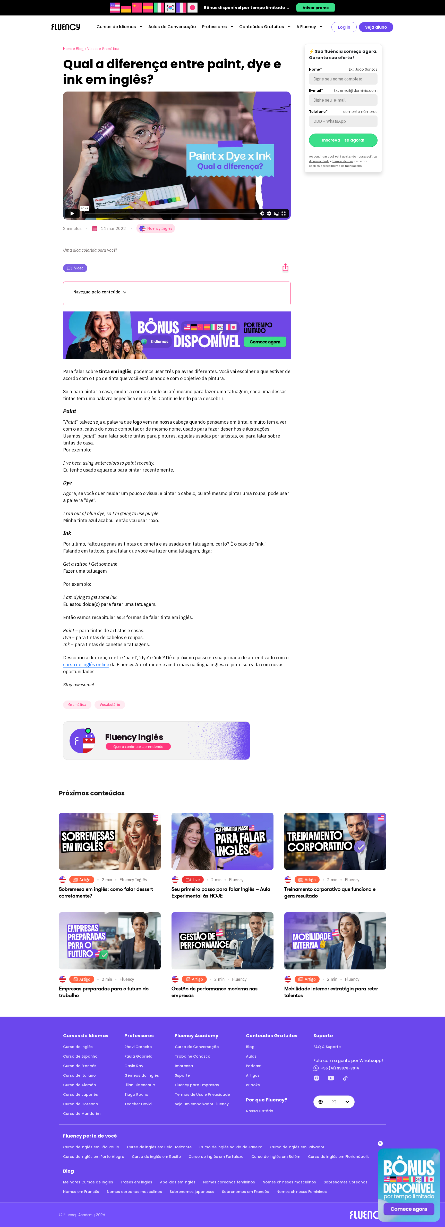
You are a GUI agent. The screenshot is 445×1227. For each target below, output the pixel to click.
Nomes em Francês (81, 1191)
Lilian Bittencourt (140, 1085)
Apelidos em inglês (177, 1182)
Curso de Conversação (197, 1046)
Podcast (254, 1065)
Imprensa (184, 1065)
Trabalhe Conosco (192, 1056)
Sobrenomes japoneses (192, 1191)
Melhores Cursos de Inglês (88, 1182)
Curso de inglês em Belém (275, 1156)
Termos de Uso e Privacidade (202, 1094)
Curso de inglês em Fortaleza (216, 1156)
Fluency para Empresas (197, 1085)
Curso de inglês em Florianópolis (339, 1156)
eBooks (253, 1085)
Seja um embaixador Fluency (202, 1104)
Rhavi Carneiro (138, 1046)
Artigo (84, 879)
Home (67, 48)
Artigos (253, 1075)
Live (196, 879)
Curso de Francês (79, 1065)
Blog (80, 48)
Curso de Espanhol (81, 1056)
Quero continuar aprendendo (138, 746)
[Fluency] (66, 27)
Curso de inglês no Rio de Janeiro (230, 1147)
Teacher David (138, 1104)
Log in (344, 27)
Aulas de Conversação (172, 27)
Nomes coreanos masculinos (134, 1191)
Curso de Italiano (79, 1075)
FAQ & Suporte (327, 1046)
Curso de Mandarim (81, 1113)
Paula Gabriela (138, 1056)
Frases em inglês (136, 1182)
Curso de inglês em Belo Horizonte (159, 1147)
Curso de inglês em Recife (156, 1156)
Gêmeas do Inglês (141, 1075)
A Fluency (306, 27)
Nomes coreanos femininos (229, 1182)
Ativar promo (316, 7)
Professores (214, 27)
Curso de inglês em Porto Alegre (93, 1156)
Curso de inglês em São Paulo (91, 1147)
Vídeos (92, 48)
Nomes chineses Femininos (302, 1191)
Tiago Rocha (136, 1094)
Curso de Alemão (79, 1085)
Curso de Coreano (80, 1104)
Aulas (251, 1056)
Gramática (110, 48)
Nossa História (259, 1111)
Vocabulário (110, 704)
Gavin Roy (133, 1065)
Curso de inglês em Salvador (297, 1147)
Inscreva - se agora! (343, 140)
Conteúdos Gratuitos (261, 27)
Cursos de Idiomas (116, 27)
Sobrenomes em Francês (245, 1191)
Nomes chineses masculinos (289, 1182)
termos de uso (342, 161)
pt (333, 1102)
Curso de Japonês (80, 1094)
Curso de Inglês (78, 1046)
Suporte (182, 1075)
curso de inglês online (86, 665)
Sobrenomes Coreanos (345, 1182)
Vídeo (78, 268)
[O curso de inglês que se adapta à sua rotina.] (177, 335)
